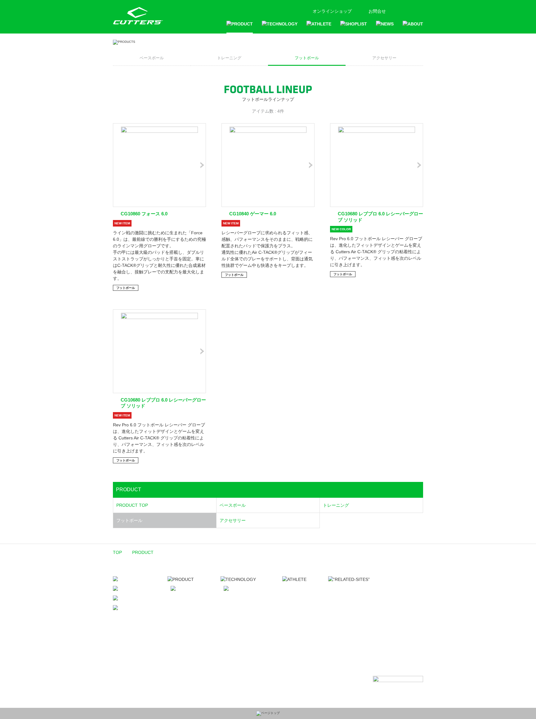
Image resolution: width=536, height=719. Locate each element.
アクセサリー (384, 58)
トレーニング (229, 58)
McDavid (340, 589)
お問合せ (377, 11)
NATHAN (340, 615)
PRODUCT (143, 552)
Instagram (409, 10)
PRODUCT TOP (132, 505)
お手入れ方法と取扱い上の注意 (183, 673)
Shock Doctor (345, 609)
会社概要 (176, 629)
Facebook (398, 10)
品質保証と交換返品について (185, 660)
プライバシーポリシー (189, 648)
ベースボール (152, 58)
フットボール (307, 58)
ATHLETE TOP (300, 589)
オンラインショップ (332, 11)
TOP (117, 552)
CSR (172, 638)
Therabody (342, 602)
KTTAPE (339, 596)
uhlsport (340, 622)
